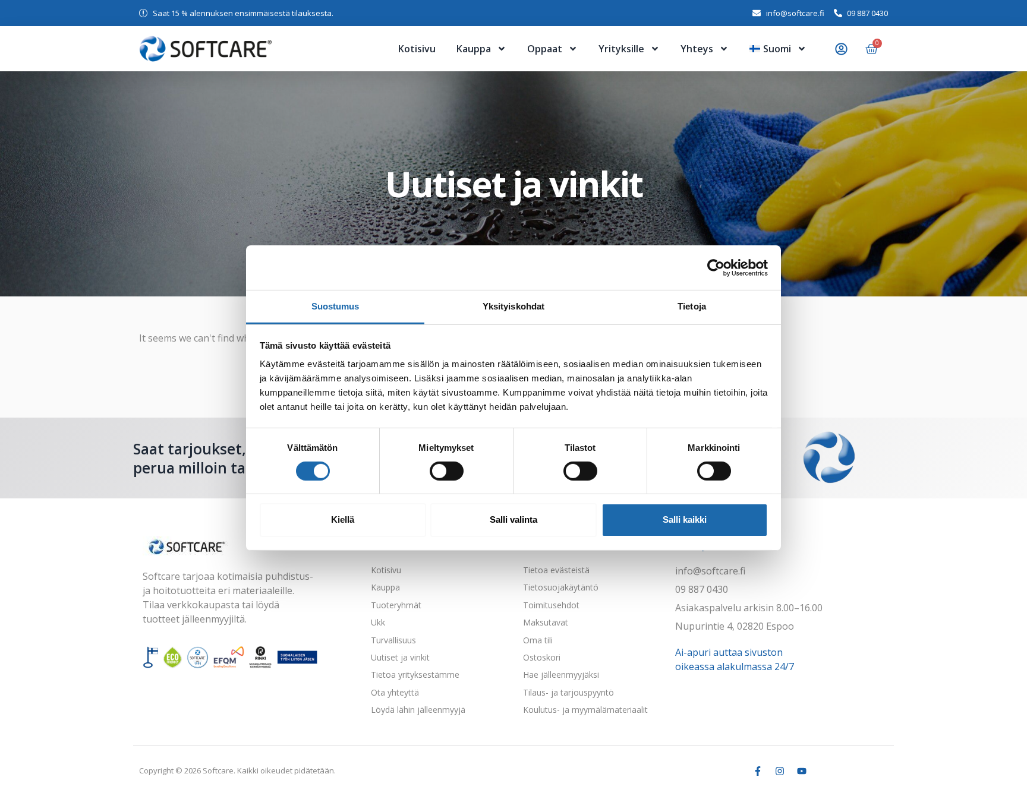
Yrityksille (621, 48)
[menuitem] (778, 48)
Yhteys (697, 48)
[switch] (447, 471)
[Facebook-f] (757, 771)
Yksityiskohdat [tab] (513, 306)
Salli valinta (513, 519)
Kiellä (342, 519)
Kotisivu (417, 48)
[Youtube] (801, 771)
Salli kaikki (685, 519)
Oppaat (544, 48)
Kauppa (473, 48)
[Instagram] (779, 771)
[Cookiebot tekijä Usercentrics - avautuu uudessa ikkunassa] (716, 267)
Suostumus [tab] (335, 306)
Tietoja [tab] (692, 306)
